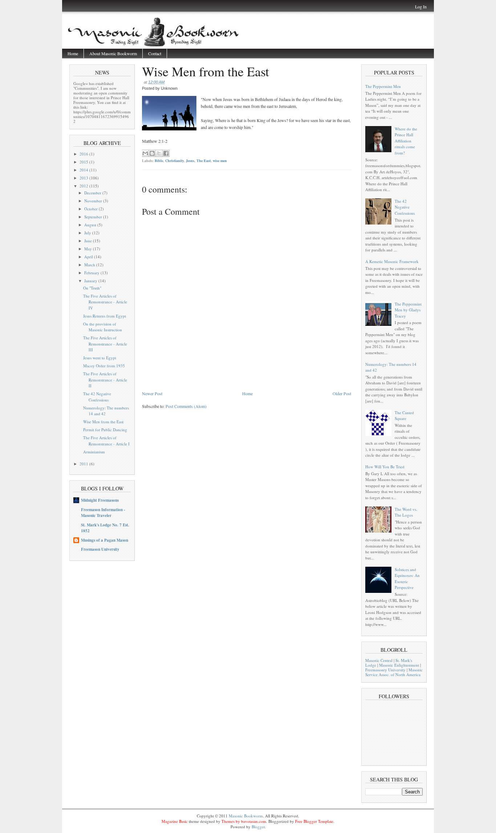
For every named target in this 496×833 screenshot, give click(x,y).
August (90, 224)
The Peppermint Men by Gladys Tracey (408, 310)
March (90, 264)
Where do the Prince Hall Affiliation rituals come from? (406, 140)
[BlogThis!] (152, 153)
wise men (220, 160)
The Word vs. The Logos (406, 512)
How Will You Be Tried (384, 466)
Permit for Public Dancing (105, 429)
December (93, 192)
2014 (84, 170)
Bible (159, 160)
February (92, 272)
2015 (84, 162)
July (88, 232)
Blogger (258, 826)
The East (203, 160)
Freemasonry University (385, 669)
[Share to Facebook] (166, 153)
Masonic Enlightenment (399, 665)
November (93, 200)
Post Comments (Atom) (186, 406)
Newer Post (152, 393)
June (88, 240)
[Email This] (145, 153)
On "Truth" (92, 288)
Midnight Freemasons (100, 500)
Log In (421, 6)
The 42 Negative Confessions (97, 397)
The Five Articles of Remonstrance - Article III (105, 343)
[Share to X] (159, 153)
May (88, 248)
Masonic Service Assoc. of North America (394, 672)
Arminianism (94, 451)
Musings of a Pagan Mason (104, 540)
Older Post (342, 393)
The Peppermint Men (383, 86)
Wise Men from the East (103, 421)
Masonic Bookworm (246, 815)
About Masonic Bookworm (113, 53)
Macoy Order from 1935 (104, 365)
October (91, 208)
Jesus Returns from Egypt (104, 316)
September (93, 216)
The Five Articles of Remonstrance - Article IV (105, 302)
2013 (84, 178)
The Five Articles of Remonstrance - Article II (105, 379)
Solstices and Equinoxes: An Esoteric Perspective (407, 578)
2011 (84, 463)
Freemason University (100, 549)
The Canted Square (404, 415)
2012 (84, 186)
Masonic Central (379, 660)
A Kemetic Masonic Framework (392, 261)
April (89, 256)
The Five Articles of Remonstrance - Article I (106, 440)
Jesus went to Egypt (99, 357)
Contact (154, 53)
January (91, 280)
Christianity (174, 160)
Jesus (190, 160)
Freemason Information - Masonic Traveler (103, 512)
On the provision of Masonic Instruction (102, 327)
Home (73, 53)
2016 (84, 154)
